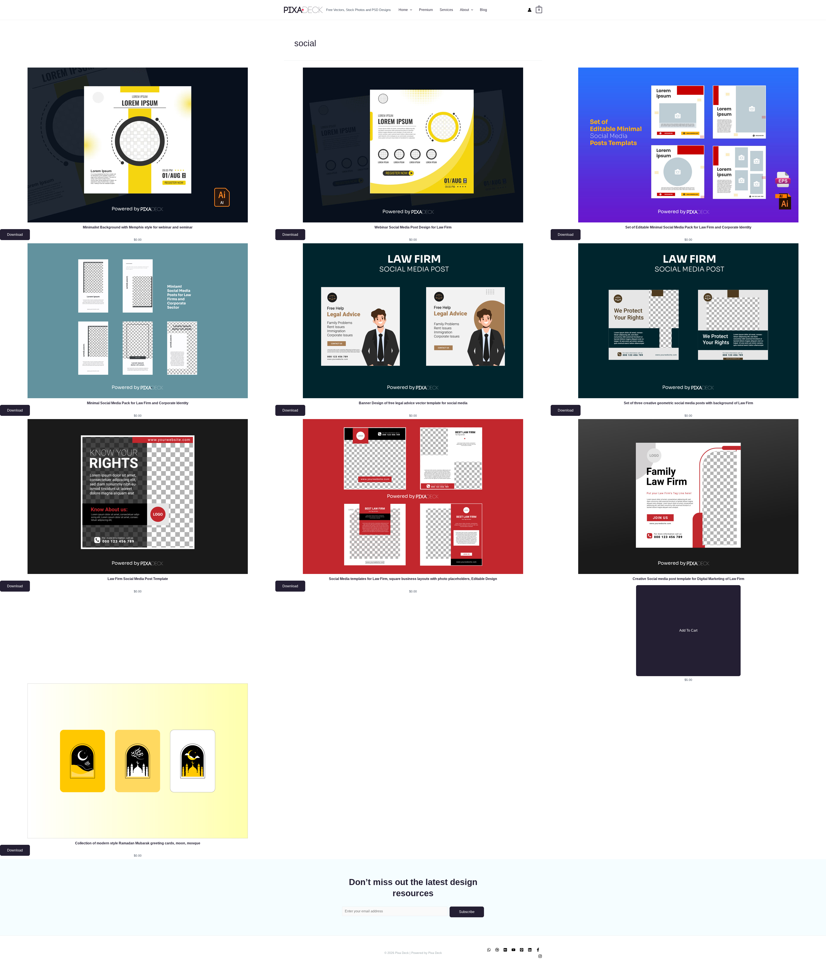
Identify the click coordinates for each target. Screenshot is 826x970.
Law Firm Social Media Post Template (138, 579)
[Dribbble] (497, 950)
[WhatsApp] (489, 950)
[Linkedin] (530, 950)
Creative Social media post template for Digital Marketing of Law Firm (688, 579)
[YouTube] (513, 950)
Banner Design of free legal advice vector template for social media (413, 403)
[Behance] (505, 950)
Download (15, 234)
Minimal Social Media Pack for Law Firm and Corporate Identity (137, 403)
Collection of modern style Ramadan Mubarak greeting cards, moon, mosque (137, 843)
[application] (410, 10)
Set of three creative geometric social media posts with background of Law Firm (688, 403)
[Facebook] (538, 950)
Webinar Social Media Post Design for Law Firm (413, 227)
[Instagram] (540, 956)
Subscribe (467, 912)
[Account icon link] (530, 10)
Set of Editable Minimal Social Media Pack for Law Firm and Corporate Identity (688, 227)
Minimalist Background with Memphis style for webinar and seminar (138, 227)
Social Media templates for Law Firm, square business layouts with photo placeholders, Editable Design (413, 579)
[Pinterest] (522, 950)
